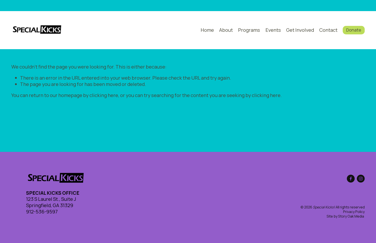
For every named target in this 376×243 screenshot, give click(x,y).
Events (273, 30)
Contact (328, 30)
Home (207, 30)
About (226, 30)
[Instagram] (361, 179)
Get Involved (300, 30)
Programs (249, 30)
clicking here (103, 95)
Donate (353, 30)
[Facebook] (351, 179)
